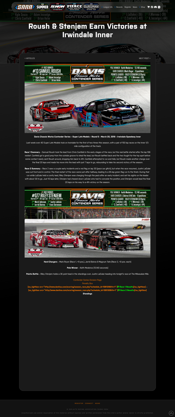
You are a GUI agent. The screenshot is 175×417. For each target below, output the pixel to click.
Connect (89, 403)
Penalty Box (87, 283)
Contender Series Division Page (87, 280)
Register (79, 403)
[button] (159, 7)
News (97, 403)
